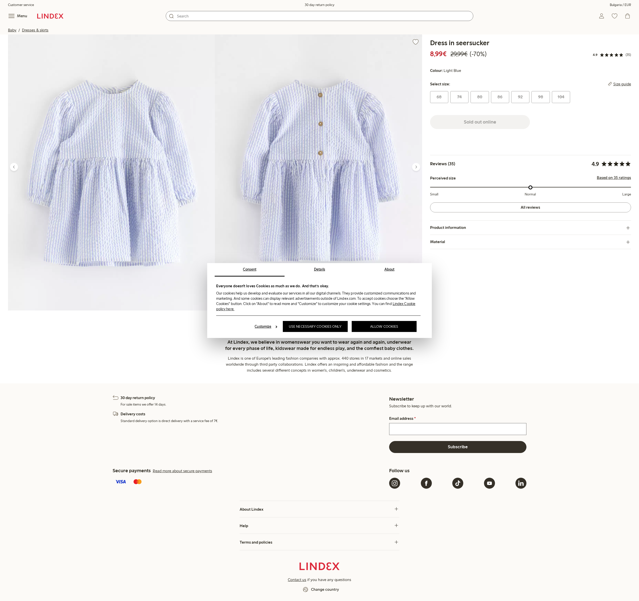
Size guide (622, 84)
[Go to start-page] (50, 16)
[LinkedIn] (520, 483)
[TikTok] (457, 483)
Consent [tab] (249, 269)
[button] (111, 172)
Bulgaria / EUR (620, 5)
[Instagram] (394, 483)
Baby (12, 30)
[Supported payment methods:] (250, 482)
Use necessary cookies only (315, 326)
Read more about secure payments (182, 470)
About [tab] (389, 269)
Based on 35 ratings (614, 178)
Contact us (297, 579)
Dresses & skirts (35, 30)
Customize (263, 326)
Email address (402, 418)
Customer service (21, 5)
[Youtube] (489, 483)
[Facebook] (426, 483)
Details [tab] (319, 269)
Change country (325, 589)
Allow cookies (384, 326)
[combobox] (319, 16)
